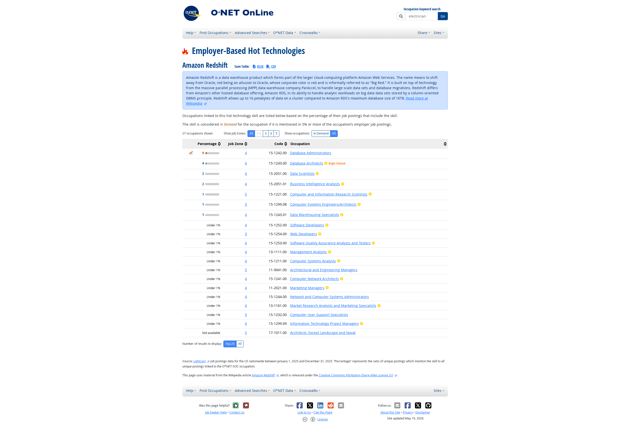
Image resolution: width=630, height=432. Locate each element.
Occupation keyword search (422, 9)
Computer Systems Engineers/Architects (323, 204)
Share (422, 32)
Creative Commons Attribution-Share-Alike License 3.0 (356, 375)
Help (189, 32)
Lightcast (199, 361)
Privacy (408, 412)
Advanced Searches (251, 32)
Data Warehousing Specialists (314, 214)
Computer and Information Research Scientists (328, 194)
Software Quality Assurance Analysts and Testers (330, 243)
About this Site (390, 412)
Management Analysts (308, 251)
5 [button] (246, 194)
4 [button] (246, 152)
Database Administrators (310, 152)
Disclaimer (422, 412)
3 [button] (246, 204)
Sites (437, 32)
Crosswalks (308, 32)
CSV (273, 66)
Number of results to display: (202, 344)
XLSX (260, 66)
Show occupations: (297, 133)
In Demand (321, 133)
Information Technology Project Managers (324, 323)
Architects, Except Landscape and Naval (323, 332)
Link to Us (304, 412)
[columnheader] (202, 144)
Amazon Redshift (263, 375)
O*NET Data (283, 32)
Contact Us (236, 412)
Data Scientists (302, 173)
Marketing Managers (307, 287)
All (251, 133)
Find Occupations (214, 32)
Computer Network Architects (314, 278)
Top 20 (230, 344)
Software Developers (307, 225)
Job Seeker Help (216, 412)
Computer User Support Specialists (319, 314)
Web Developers (303, 234)
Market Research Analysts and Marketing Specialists (333, 305)
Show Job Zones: (235, 133)
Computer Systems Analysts (313, 261)
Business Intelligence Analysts (315, 184)
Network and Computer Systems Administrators (329, 296)
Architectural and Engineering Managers (323, 269)
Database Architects (306, 163)
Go (443, 16)
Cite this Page (323, 412)
